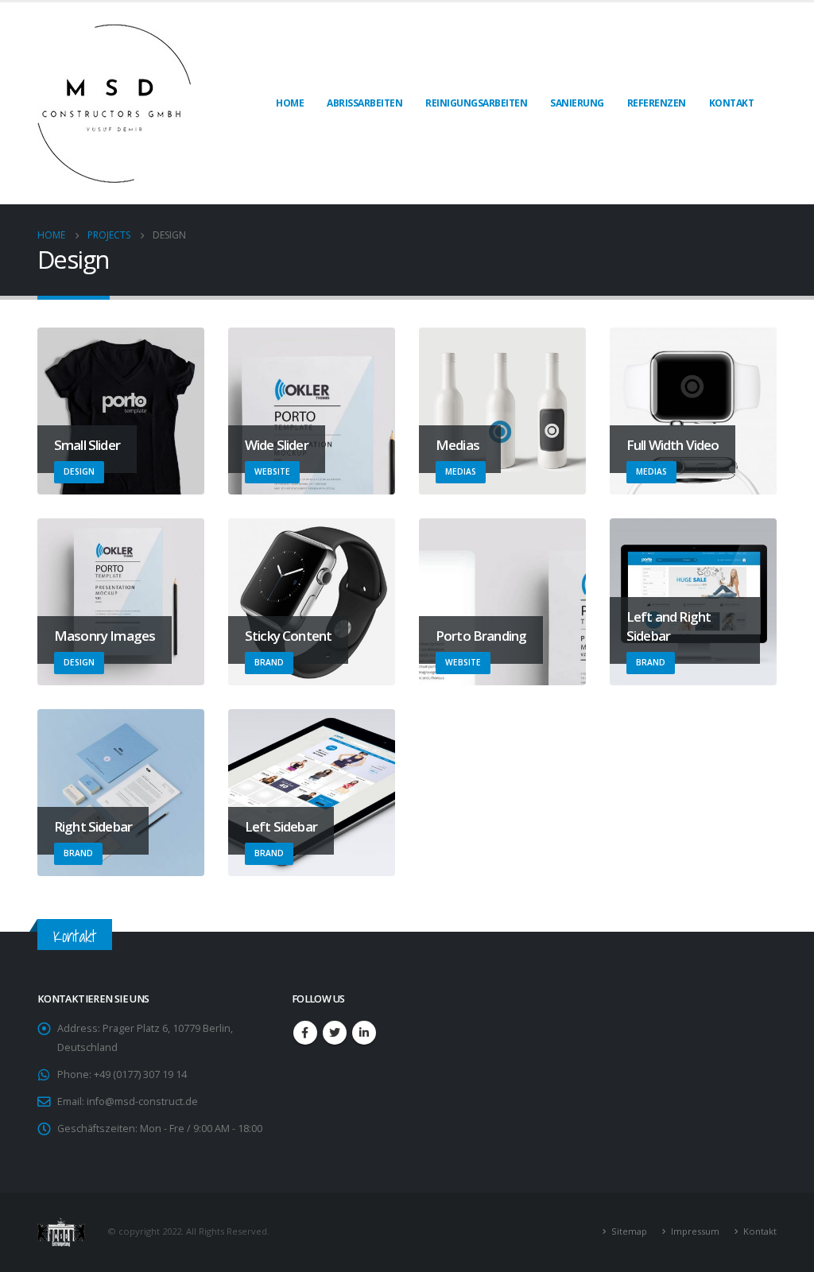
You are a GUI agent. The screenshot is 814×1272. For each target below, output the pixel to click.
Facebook (305, 1033)
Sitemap (629, 1231)
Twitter (335, 1033)
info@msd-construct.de (142, 1101)
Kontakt (731, 103)
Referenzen (656, 103)
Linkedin (364, 1033)
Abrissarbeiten (364, 103)
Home (290, 103)
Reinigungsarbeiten (476, 103)
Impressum (695, 1231)
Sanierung (577, 103)
